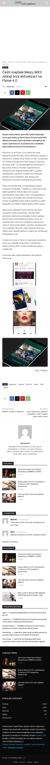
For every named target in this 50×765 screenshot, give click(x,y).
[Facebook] (12, 92)
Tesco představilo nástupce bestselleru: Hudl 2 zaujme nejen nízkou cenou (37, 414)
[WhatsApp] (28, 92)
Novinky (10, 62)
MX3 (41, 384)
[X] (17, 92)
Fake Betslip (6, 632)
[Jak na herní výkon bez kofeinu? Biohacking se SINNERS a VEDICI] (9, 473)
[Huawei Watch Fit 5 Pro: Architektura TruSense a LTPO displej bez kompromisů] (9, 485)
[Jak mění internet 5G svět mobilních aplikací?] (9, 498)
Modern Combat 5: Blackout (13, 412)
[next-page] (7, 506)
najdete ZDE (41, 735)
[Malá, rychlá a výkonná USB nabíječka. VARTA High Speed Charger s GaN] (9, 596)
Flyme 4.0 (29, 384)
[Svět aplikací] (25, 2)
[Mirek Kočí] (3, 87)
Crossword (6, 619)
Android (21, 384)
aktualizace (12, 384)
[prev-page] (3, 506)
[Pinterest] (22, 92)
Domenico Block (8, 626)
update (5, 387)
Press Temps (6, 639)
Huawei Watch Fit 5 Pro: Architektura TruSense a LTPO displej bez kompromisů (31, 484)
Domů (4, 62)
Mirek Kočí (10, 87)
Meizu (36, 384)
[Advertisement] (25, 32)
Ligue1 (4, 613)
